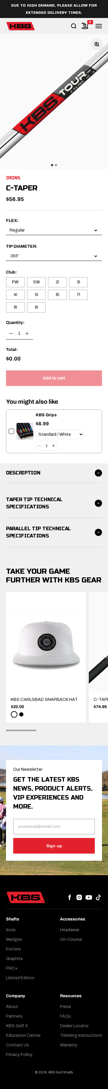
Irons (13, 178)
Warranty (68, 1045)
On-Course (71, 939)
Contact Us (17, 1045)
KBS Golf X (17, 1026)
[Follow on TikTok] (98, 897)
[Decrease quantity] (11, 333)
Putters (13, 949)
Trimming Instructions (81, 1035)
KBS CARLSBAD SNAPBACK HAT (44, 699)
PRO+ (12, 968)
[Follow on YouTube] (88, 897)
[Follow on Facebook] (69, 897)
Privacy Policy (19, 1054)
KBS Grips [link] (46, 415)
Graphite (14, 958)
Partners (14, 1016)
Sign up (54, 845)
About (12, 1006)
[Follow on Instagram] (79, 897)
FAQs (65, 1016)
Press (65, 1006)
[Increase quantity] (27, 333)
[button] (39, 445)
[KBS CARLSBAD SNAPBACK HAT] (46, 642)
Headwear (69, 930)
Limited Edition (20, 978)
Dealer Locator (74, 1026)
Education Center (23, 1035)
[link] (24, 431)
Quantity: (15, 322)
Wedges (14, 939)
